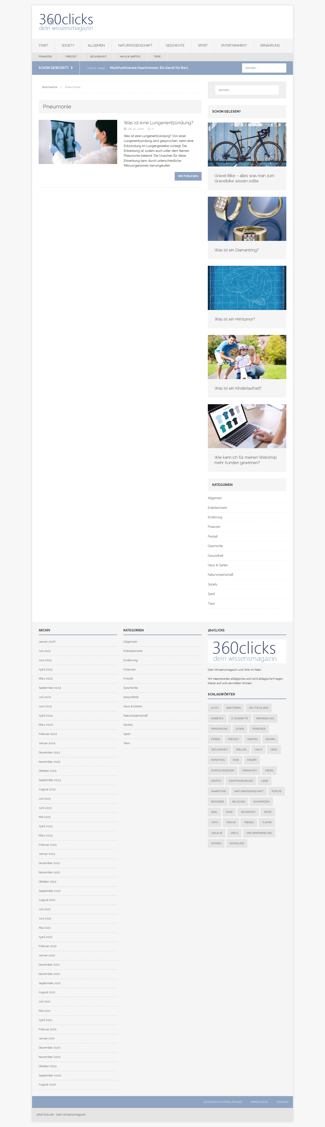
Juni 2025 (45, 660)
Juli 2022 (45, 909)
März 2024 (46, 724)
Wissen (216, 843)
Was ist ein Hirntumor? (234, 319)
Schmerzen (261, 801)
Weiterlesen (188, 176)
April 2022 (45, 937)
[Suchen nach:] (264, 68)
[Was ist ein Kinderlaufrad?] (247, 376)
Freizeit (71, 56)
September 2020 (50, 1075)
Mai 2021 (44, 1010)
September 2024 (50, 687)
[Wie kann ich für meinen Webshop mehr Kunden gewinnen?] (247, 445)
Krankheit (249, 770)
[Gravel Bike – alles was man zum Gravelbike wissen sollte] (247, 164)
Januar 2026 (47, 641)
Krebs (269, 770)
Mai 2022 (45, 927)
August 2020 (47, 1084)
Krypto (216, 780)
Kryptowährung (241, 780)
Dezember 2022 (49, 863)
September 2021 (50, 983)
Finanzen (45, 56)
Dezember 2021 (49, 964)
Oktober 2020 (48, 1066)
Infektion (218, 759)
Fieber (215, 739)
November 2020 (50, 1057)
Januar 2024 (47, 743)
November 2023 (49, 761)
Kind (236, 759)
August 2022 (47, 900)
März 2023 (46, 835)
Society (68, 45)
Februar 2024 (48, 734)
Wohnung (236, 843)
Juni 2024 (45, 706)
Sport (203, 45)
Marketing (218, 791)
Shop (229, 812)
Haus (258, 749)
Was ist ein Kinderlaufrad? (238, 388)
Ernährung (270, 45)
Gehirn (270, 739)
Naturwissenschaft (135, 45)
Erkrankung (265, 718)
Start (43, 45)
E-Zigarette (239, 718)
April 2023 (45, 826)
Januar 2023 (47, 853)
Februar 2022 (48, 946)
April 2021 (45, 1020)
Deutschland (258, 707)
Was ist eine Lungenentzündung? (158, 122)
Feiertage (259, 728)
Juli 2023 (45, 798)
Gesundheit (98, 56)
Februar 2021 (47, 1029)
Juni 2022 (45, 918)
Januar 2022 (47, 955)
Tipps (214, 822)
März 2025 (46, 678)
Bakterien (234, 707)
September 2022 (50, 891)
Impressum (259, 1102)
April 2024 (45, 715)
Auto (214, 707)
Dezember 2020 (49, 1047)
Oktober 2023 (47, 770)
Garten (252, 739)
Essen (240, 728)
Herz (273, 749)
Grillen (241, 749)
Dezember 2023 (49, 752)
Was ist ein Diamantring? (236, 250)
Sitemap (283, 1102)
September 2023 (50, 780)
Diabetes (217, 718)
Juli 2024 (45, 697)
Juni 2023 (45, 808)
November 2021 (49, 974)
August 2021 (47, 992)
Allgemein (96, 45)
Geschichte (175, 45)
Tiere (157, 56)
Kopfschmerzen (222, 770)
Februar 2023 (48, 844)
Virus (234, 832)
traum (231, 822)
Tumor (266, 822)
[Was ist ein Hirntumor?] (247, 307)
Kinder (251, 759)
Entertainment (234, 45)
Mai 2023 (45, 817)
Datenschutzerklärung (223, 1102)
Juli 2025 (45, 651)
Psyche (276, 791)
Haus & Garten (130, 56)
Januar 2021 (47, 1038)
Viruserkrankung (259, 832)
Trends (249, 822)
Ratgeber (217, 801)
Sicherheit (248, 812)
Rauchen (238, 801)
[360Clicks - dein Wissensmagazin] (162, 22)
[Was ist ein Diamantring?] (247, 238)
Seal (214, 812)
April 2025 (45, 669)
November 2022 (49, 872)
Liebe (264, 780)
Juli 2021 (44, 1001)
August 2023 (47, 789)
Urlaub (216, 832)
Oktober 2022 (47, 881)
